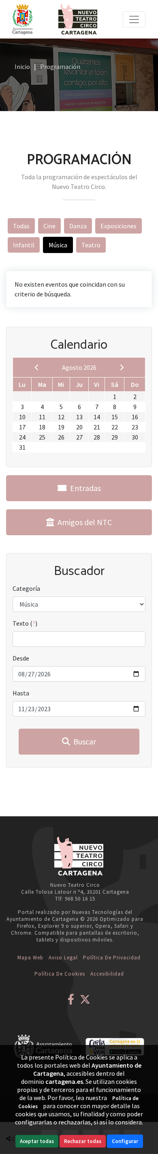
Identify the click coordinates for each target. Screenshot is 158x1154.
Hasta (21, 693)
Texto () (25, 623)
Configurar (125, 1141)
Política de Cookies (59, 973)
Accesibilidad (107, 973)
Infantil (23, 245)
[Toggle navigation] (134, 19)
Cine (49, 226)
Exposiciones (118, 226)
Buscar (83, 741)
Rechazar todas (82, 1141)
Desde (21, 658)
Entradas (84, 488)
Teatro (90, 245)
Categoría (26, 588)
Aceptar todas (37, 1141)
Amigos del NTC (83, 522)
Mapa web (30, 957)
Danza (78, 226)
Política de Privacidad (112, 957)
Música (58, 245)
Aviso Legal (63, 957)
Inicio (22, 66)
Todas (21, 226)
